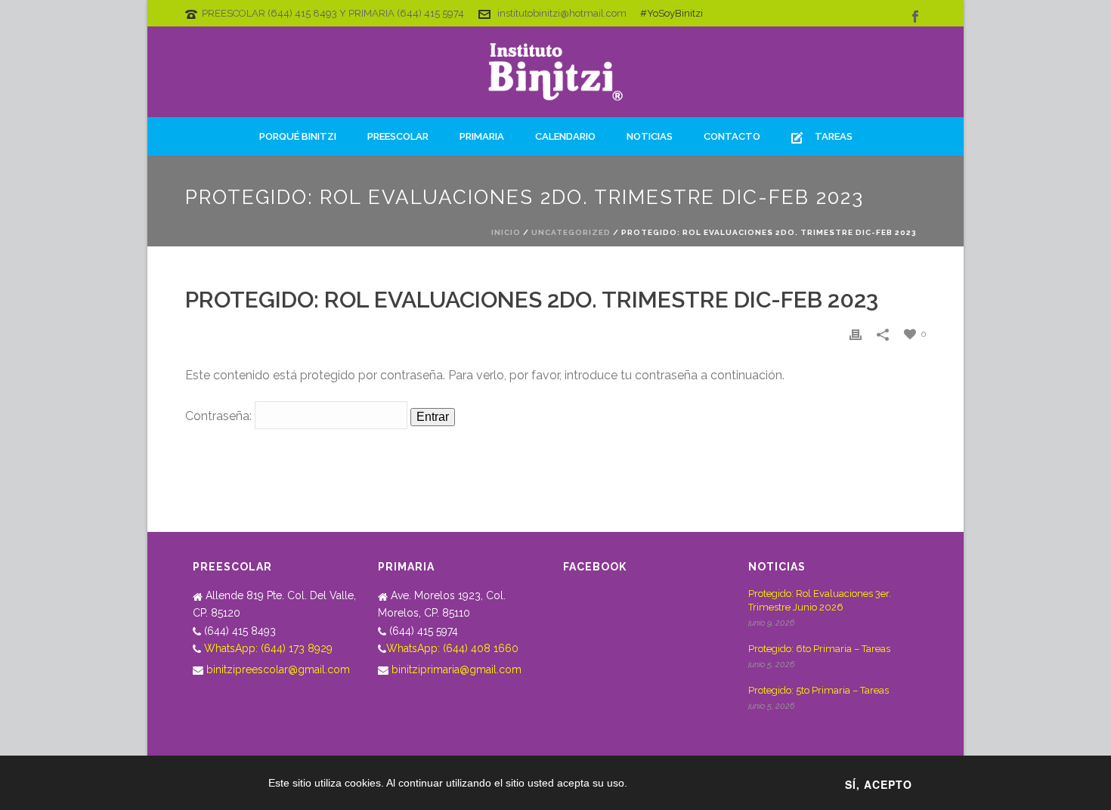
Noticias (650, 136)
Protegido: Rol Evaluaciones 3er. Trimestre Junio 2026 (819, 600)
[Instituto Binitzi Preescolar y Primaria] (555, 71)
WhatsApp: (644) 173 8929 (268, 648)
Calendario (565, 136)
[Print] (855, 333)
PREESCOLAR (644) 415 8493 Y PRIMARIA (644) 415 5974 (333, 13)
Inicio (506, 232)
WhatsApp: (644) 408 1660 (452, 648)
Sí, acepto (878, 784)
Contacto (732, 136)
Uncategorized (571, 232)
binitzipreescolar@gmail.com (278, 669)
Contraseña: (220, 416)
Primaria (482, 136)
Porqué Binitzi (297, 136)
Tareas (834, 136)
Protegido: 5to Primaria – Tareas (818, 690)
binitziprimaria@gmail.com (456, 669)
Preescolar (398, 136)
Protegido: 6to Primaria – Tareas (819, 648)
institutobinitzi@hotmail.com (562, 13)
